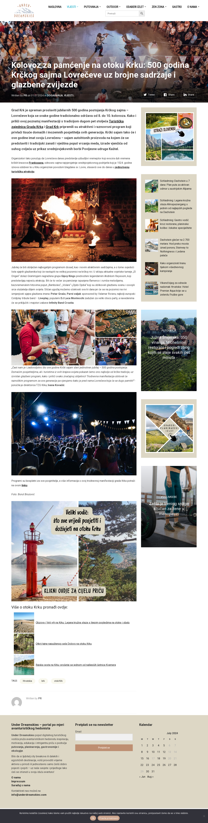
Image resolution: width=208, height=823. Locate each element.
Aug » (150, 776)
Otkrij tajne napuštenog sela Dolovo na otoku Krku (64, 643)
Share (171, 94)
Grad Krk (52, 127)
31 (153, 771)
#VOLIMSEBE (169, 496)
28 (175, 765)
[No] (204, 816)
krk (43, 681)
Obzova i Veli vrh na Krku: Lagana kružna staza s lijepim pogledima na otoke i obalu (83, 622)
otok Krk (58, 681)
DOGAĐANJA (55, 95)
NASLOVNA (54, 6)
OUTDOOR (112, 6)
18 (158, 758)
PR (25, 95)
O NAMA (192, 6)
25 (158, 765)
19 (164, 758)
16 (147, 758)
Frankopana (36, 162)
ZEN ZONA (158, 6)
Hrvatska (27, 681)
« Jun (142, 776)
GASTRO (177, 6)
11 (158, 752)
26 (164, 765)
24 (153, 765)
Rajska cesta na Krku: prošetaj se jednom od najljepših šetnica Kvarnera (76, 664)
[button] (53, 337)
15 (142, 758)
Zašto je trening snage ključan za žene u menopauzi (168, 508)
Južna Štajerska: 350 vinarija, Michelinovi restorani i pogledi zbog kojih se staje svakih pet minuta (169, 347)
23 (147, 765)
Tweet (151, 94)
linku (24, 485)
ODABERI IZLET (135, 6)
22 (142, 765)
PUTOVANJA (91, 6)
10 (153, 752)
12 (164, 752)
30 (147, 771)
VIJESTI (71, 6)
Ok (93, 818)
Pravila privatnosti (108, 818)
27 (169, 765)
